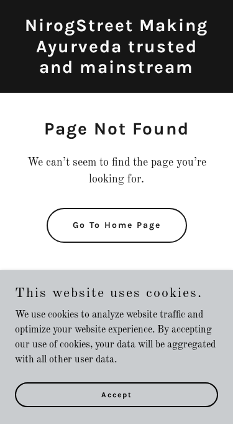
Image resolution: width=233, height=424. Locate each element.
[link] (116, 70)
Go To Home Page (117, 225)
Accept (116, 394)
